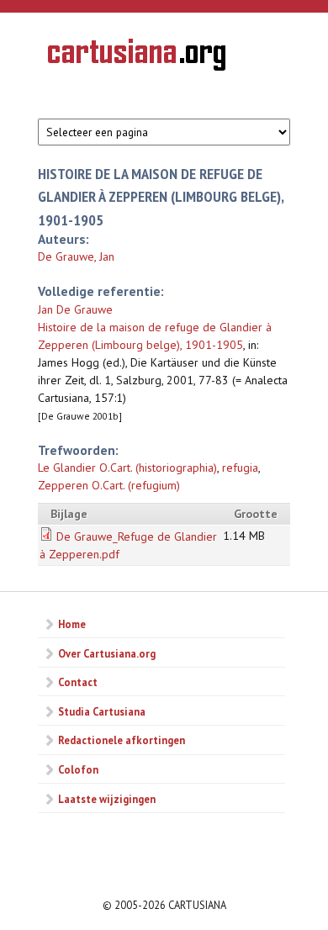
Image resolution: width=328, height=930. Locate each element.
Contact (78, 682)
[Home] (136, 57)
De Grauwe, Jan (76, 256)
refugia (240, 467)
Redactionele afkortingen (121, 740)
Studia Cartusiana (101, 711)
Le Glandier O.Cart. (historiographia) (127, 467)
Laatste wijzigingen (107, 799)
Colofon (78, 769)
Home (72, 624)
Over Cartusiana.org (107, 653)
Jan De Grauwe (75, 309)
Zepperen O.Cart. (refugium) (109, 485)
